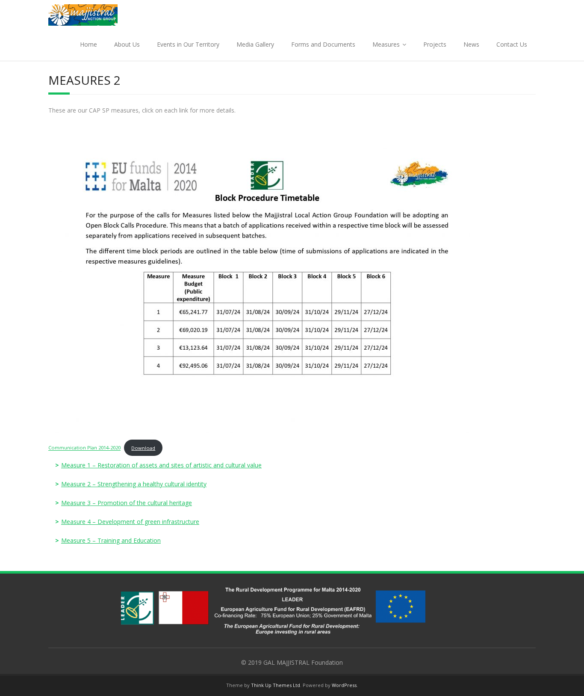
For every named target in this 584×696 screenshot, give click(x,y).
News (471, 44)
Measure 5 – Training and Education (111, 540)
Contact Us (511, 44)
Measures (386, 44)
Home (88, 44)
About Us (127, 44)
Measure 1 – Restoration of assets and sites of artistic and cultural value (161, 465)
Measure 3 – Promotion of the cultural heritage (126, 503)
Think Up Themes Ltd (275, 685)
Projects (434, 44)
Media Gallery (255, 44)
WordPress (344, 685)
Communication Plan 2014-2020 (84, 448)
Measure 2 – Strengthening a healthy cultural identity (133, 484)
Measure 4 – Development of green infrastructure (130, 522)
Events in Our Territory (188, 44)
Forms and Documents (323, 44)
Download (143, 448)
